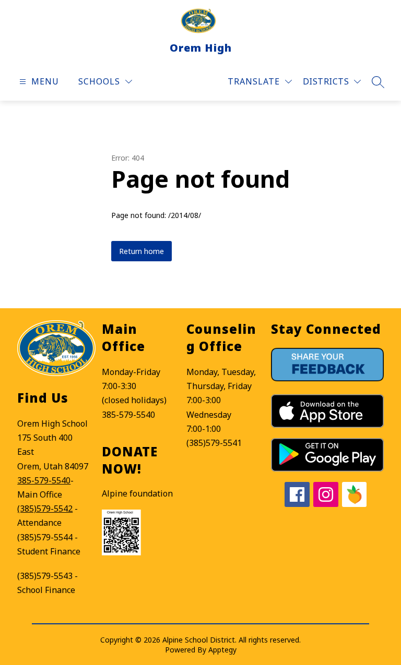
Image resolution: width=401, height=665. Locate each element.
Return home (141, 251)
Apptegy (222, 650)
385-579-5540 (43, 480)
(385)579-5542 (45, 508)
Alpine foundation (137, 493)
